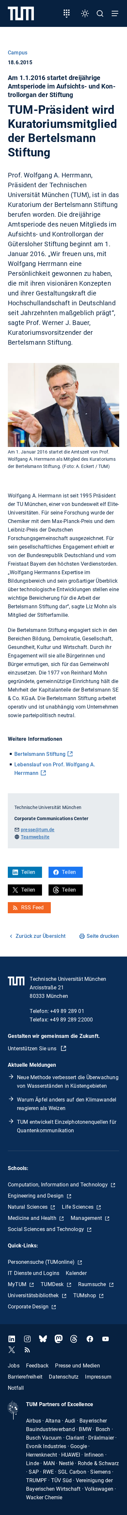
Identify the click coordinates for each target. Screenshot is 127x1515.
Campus (17, 53)
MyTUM (18, 1284)
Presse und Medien (77, 1366)
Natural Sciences (28, 1207)
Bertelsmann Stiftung (39, 754)
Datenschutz (63, 1377)
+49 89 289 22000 (71, 1020)
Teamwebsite (35, 836)
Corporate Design (29, 1306)
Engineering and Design (36, 1196)
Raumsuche (92, 1284)
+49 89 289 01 (67, 1011)
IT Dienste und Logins (33, 1273)
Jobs (14, 1366)
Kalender (76, 1273)
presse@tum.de (38, 829)
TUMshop (85, 1295)
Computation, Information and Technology (58, 1185)
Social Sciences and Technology (46, 1229)
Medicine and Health (33, 1218)
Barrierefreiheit (25, 1377)
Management (87, 1218)
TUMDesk (53, 1284)
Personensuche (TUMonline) (42, 1262)
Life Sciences (78, 1207)
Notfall (16, 1388)
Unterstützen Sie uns (33, 1048)
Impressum (98, 1377)
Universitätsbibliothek (34, 1295)
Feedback (37, 1366)
